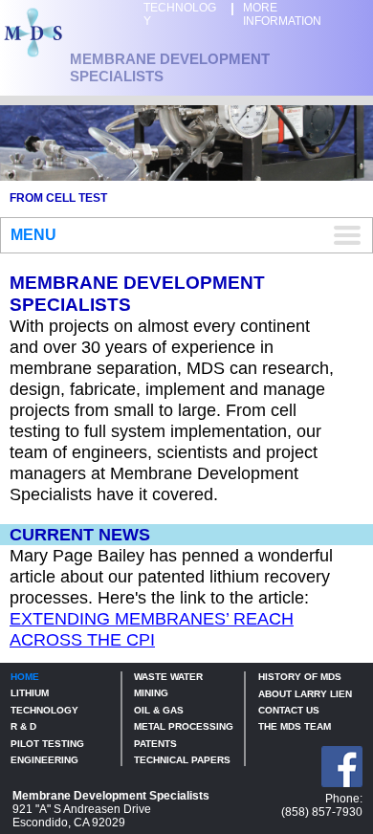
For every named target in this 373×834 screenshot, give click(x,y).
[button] (186, 235)
